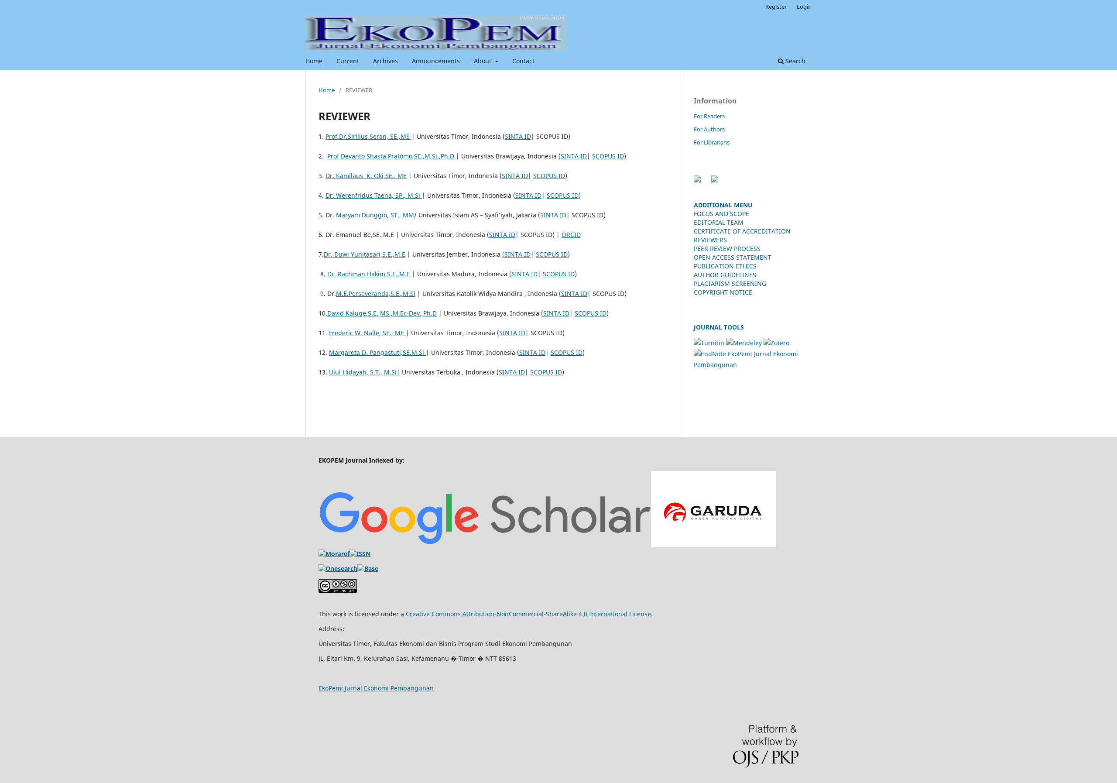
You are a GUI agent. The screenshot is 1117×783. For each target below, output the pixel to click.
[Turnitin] (709, 343)
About (483, 61)
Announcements (436, 61)
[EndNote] (710, 354)
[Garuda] (713, 545)
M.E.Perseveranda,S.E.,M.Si (375, 293)
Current (347, 61)
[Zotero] (776, 343)
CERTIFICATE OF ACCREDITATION (742, 231)
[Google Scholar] (485, 545)
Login (804, 6)
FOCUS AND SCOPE (721, 213)
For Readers (709, 116)
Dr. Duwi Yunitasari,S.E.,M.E (364, 254)
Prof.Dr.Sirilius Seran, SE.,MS (368, 136)
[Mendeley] (744, 343)
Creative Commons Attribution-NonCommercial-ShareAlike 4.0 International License (528, 614)
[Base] (367, 568)
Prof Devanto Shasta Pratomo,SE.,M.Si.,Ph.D (391, 156)
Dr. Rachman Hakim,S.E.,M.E (368, 274)
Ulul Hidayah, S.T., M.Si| (364, 372)
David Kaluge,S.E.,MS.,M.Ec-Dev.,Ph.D (382, 313)
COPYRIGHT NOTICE (724, 292)
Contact (523, 61)
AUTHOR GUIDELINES (725, 275)
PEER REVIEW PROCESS (727, 248)
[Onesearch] (338, 568)
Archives (385, 61)
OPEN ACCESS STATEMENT (732, 257)
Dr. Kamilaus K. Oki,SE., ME (366, 176)
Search (794, 61)
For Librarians (712, 142)
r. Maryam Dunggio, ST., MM (372, 215)
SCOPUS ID (608, 156)
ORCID (571, 234)
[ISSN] (359, 553)
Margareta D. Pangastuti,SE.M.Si (377, 352)
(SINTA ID (572, 156)
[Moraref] (334, 553)
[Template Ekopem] (697, 180)
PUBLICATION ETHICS (725, 266)
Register (776, 6)
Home (313, 61)
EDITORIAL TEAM (719, 222)
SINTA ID (518, 136)
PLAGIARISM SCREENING (730, 283)
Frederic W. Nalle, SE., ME (367, 333)
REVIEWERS (710, 240)
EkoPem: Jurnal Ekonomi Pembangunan (376, 688)
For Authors (709, 129)
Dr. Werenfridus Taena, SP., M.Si (374, 195)
